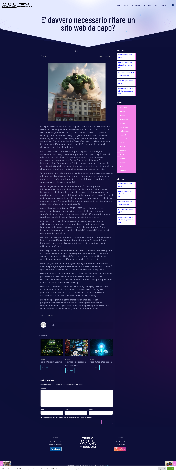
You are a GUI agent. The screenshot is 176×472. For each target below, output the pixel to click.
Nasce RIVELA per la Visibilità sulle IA (101, 362)
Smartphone (123, 147)
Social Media (123, 150)
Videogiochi (123, 170)
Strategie (122, 158)
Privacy (107, 465)
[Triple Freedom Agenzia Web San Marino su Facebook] (56, 450)
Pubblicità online (124, 131)
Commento (44, 388)
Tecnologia (122, 166)
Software (122, 154)
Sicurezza (122, 143)
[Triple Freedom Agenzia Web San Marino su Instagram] (120, 450)
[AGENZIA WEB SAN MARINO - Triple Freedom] (17, 5)
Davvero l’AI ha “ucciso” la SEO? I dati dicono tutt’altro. (126, 74)
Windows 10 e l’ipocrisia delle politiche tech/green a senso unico (125, 90)
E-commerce (123, 107)
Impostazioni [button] (162, 469)
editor (54, 325)
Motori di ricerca (124, 127)
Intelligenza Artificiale (125, 119)
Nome (43, 409)
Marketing (122, 123)
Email (66, 409)
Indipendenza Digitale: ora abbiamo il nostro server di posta (76, 363)
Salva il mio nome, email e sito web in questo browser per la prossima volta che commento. (67, 417)
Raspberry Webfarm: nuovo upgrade (51, 362)
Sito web (91, 409)
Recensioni (123, 135)
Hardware (122, 115)
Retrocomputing (124, 139)
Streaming (122, 162)
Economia (122, 111)
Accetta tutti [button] (170, 469)
